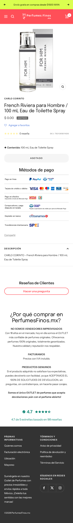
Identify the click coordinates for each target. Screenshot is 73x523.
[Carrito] (67, 16)
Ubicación (9, 458)
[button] (17, 125)
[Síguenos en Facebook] (44, 488)
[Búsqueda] (12, 16)
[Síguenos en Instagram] (60, 488)
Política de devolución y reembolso (53, 454)
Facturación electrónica (17, 452)
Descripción (12, 248)
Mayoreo (9, 464)
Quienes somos (13, 445)
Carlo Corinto (14, 98)
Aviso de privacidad (50, 445)
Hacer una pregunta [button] (36, 291)
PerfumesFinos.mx (21, 512)
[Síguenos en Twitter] (52, 488)
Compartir (10, 235)
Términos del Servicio (52, 462)
